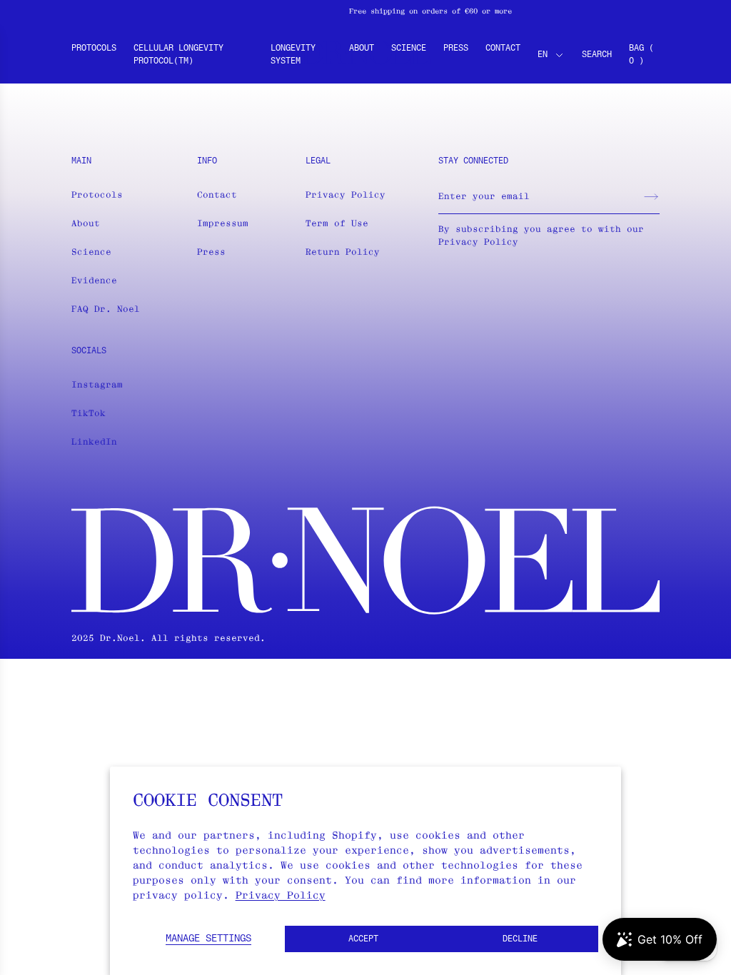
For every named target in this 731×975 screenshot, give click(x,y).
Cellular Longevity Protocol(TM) (178, 55)
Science (408, 48)
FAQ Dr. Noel (105, 308)
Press (455, 48)
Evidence (94, 280)
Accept (363, 939)
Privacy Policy (281, 895)
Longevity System (293, 55)
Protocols (93, 48)
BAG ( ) (641, 55)
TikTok (88, 413)
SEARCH (597, 55)
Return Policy (343, 251)
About (361, 48)
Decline (520, 939)
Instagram (97, 384)
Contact (502, 48)
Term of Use (337, 223)
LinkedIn (94, 441)
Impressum (222, 223)
